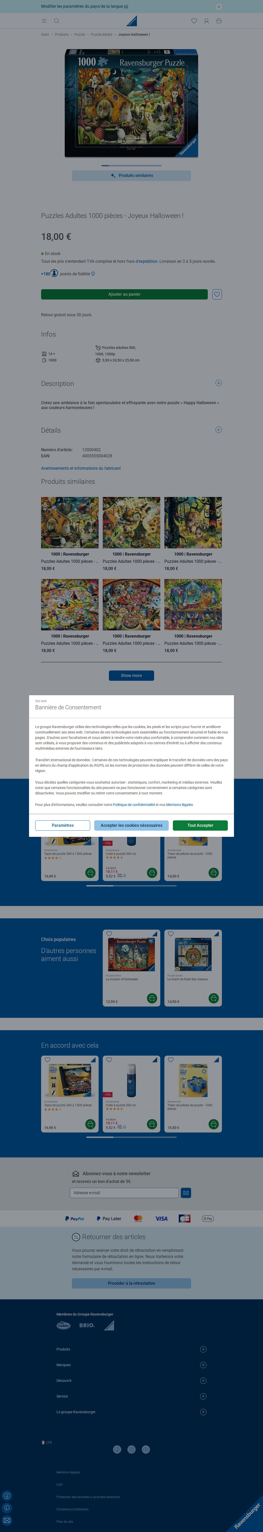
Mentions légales (179, 805)
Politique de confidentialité (134, 805)
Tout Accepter (200, 825)
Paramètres (63, 825)
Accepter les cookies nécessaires (131, 825)
